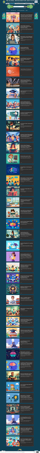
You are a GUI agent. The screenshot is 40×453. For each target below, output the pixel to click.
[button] (19, 3)
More (26, 10)
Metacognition (13, 10)
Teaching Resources (21, 10)
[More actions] (32, 13)
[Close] (39, 452)
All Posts (8, 10)
